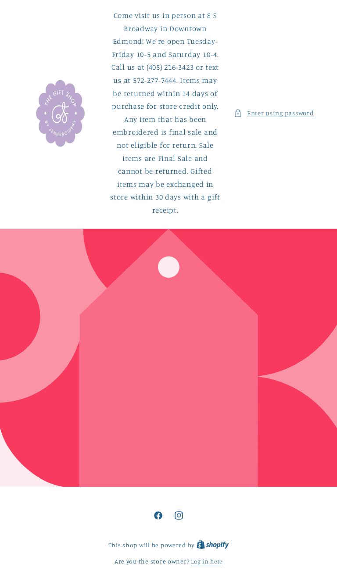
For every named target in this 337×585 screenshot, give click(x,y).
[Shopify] (213, 545)
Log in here (206, 561)
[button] (274, 113)
